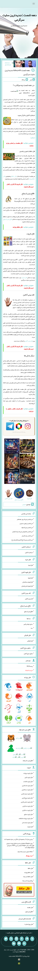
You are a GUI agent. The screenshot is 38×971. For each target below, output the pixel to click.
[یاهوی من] (32, 939)
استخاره (33, 137)
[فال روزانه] (11, 446)
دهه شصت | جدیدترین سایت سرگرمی (20, 17)
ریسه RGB (30, 666)
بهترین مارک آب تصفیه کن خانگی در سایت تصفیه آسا (18, 839)
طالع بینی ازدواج (7, 219)
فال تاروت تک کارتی (27, 785)
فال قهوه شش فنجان (27, 586)
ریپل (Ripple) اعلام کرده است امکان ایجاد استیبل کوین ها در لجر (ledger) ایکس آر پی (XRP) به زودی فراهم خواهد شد (20, 845)
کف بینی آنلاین (29, 341)
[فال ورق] (11, 476)
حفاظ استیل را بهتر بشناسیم (25, 851)
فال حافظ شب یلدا (28, 876)
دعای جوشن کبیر (28, 624)
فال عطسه (30, 907)
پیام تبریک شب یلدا (27, 880)
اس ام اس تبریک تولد (27, 527)
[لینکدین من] (14, 943)
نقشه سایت (12, 956)
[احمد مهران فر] (30, 64)
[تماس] (11, 939)
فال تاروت (24, 277)
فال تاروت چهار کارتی (27, 793)
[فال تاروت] (27, 446)
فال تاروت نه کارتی (27, 806)
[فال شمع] (11, 461)
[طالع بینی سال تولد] (19, 748)
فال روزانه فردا (29, 924)
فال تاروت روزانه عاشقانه (26, 818)
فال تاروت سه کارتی (27, 789)
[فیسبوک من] (22, 939)
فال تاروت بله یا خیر (27, 822)
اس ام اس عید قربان (27, 535)
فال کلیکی (30, 640)
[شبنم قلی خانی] (8, 64)
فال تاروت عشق (28, 814)
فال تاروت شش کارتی (27, 802)
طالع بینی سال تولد (28, 760)
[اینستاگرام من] (16, 939)
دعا (32, 628)
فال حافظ (14, 176)
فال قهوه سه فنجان (27, 581)
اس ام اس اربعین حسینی (26, 523)
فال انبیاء (30, 565)
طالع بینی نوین (29, 911)
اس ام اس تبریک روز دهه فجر (25, 519)
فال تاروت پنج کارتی (27, 797)
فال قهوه (30, 577)
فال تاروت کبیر (29, 777)
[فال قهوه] (27, 461)
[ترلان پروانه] (19, 64)
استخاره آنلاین (29, 552)
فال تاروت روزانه (28, 773)
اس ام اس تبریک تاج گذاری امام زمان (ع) (22, 539)
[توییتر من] (6, 939)
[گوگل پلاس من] (24, 943)
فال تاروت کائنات (28, 781)
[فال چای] (27, 476)
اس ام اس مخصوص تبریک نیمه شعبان (22, 531)
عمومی (24, 504)
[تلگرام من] (27, 939)
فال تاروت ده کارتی (27, 810)
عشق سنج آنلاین (28, 653)
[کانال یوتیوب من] (19, 943)
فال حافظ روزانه (28, 872)
